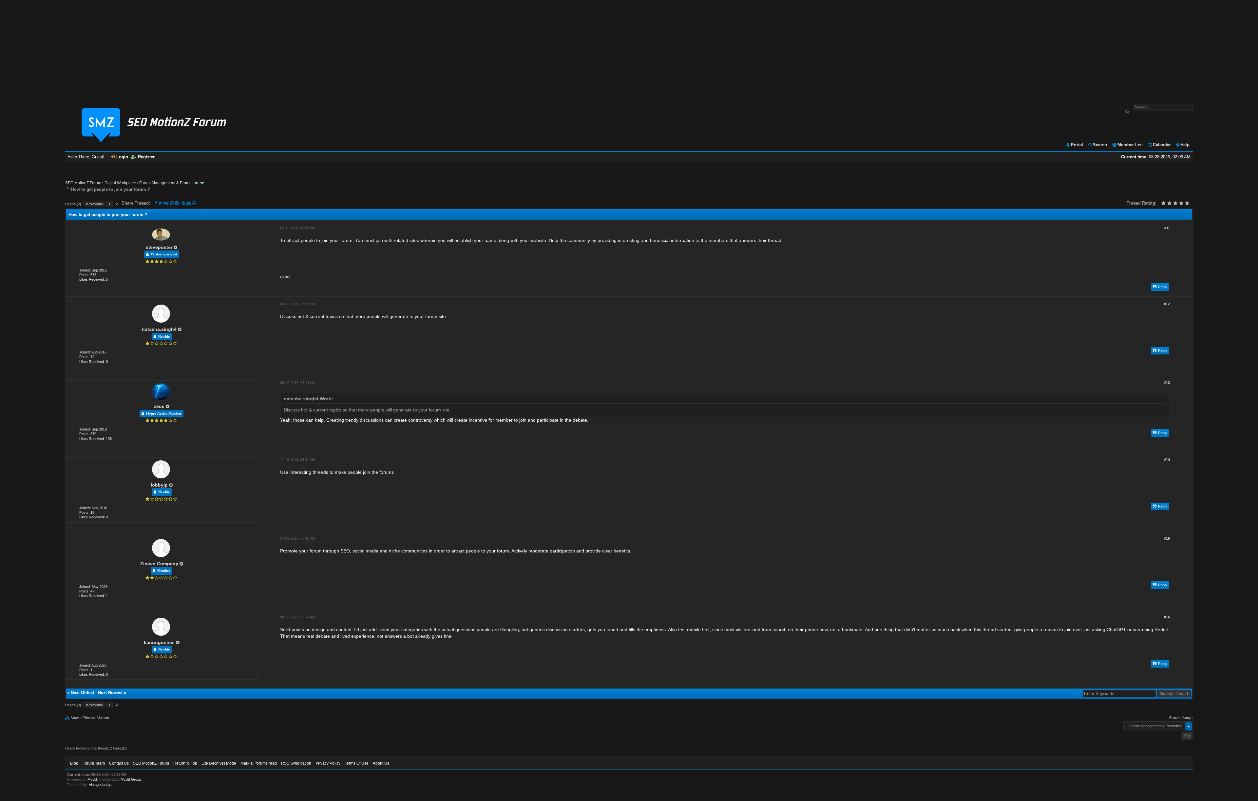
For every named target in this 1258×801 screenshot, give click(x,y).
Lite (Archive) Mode (218, 763)
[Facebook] (156, 203)
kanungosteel (159, 642)
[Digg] (165, 203)
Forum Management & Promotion (168, 183)
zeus (159, 406)
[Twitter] (160, 203)
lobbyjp (159, 485)
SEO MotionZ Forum (83, 183)
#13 (1167, 383)
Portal (1077, 144)
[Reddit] (177, 203)
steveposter (159, 247)
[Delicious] (171, 203)
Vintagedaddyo (100, 785)
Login (122, 156)
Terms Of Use (357, 763)
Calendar (1162, 144)
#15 (1167, 538)
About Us (381, 763)
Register (146, 156)
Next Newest (110, 692)
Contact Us (119, 763)
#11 (1167, 228)
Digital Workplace (120, 183)
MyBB (92, 779)
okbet (285, 276)
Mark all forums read (258, 763)
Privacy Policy (327, 763)
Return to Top (185, 763)
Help (1185, 144)
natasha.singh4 (159, 329)
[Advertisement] (629, 48)
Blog (74, 763)
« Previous (94, 204)
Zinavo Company (159, 563)
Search (1100, 144)
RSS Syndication (296, 763)
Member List (1130, 144)
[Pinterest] (183, 203)
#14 (1167, 460)
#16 (1167, 617)
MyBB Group (131, 779)
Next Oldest (82, 692)
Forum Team (94, 763)
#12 (1167, 304)
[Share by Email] (189, 203)
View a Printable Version (90, 718)
